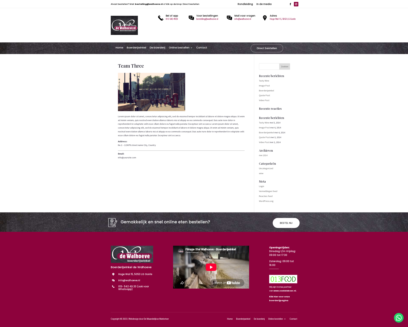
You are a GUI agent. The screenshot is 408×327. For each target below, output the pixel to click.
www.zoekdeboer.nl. (285, 290)
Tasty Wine (264, 80)
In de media (264, 4)
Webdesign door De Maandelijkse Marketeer (149, 318)
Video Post (264, 100)
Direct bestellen (267, 48)
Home (119, 48)
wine (261, 173)
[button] (399, 318)
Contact (201, 48)
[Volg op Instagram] (296, 4)
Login (261, 186)
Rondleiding (245, 4)
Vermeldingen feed (268, 191)
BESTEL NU (286, 223)
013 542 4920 (172, 19)
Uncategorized (266, 168)
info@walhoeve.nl (242, 19)
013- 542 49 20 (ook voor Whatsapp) (133, 288)
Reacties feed (266, 196)
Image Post (264, 85)
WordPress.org (266, 201)
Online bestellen (179, 48)
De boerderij (157, 48)
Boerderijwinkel (136, 48)
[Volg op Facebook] (290, 4)
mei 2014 (263, 155)
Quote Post (264, 95)
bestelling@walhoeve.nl (149, 4)
